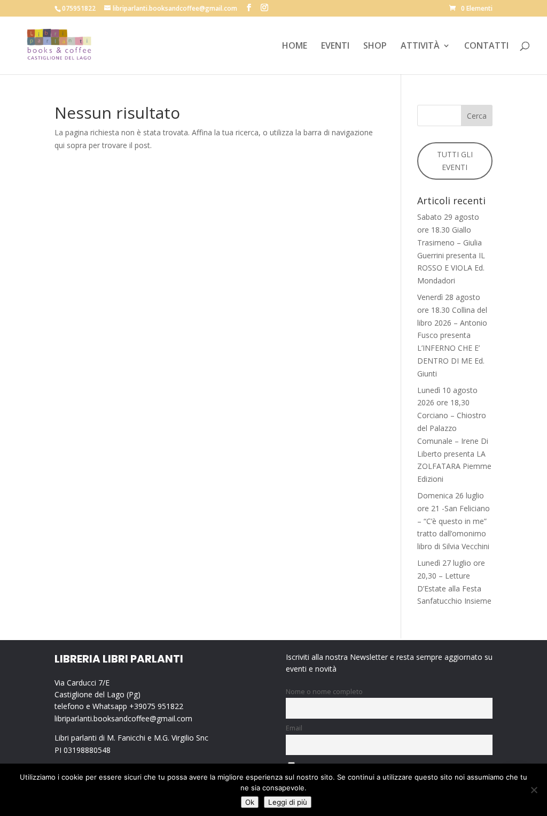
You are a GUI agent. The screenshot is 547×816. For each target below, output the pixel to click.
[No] (533, 789)
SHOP (375, 46)
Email (294, 728)
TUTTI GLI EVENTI (455, 160)
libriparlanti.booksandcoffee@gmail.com (123, 718)
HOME (294, 46)
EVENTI (335, 46)
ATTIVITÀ (420, 46)
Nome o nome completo (324, 691)
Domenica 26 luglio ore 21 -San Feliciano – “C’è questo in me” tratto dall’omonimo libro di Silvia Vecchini (453, 520)
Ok (249, 802)
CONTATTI (486, 46)
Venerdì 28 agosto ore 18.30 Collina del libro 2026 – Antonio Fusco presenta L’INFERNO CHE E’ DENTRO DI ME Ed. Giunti (452, 335)
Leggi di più (287, 802)
